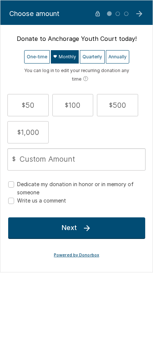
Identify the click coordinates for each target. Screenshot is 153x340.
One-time (37, 56)
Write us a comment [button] (41, 200)
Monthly (67, 56)
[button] (28, 105)
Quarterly (92, 56)
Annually (117, 56)
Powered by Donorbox (76, 255)
